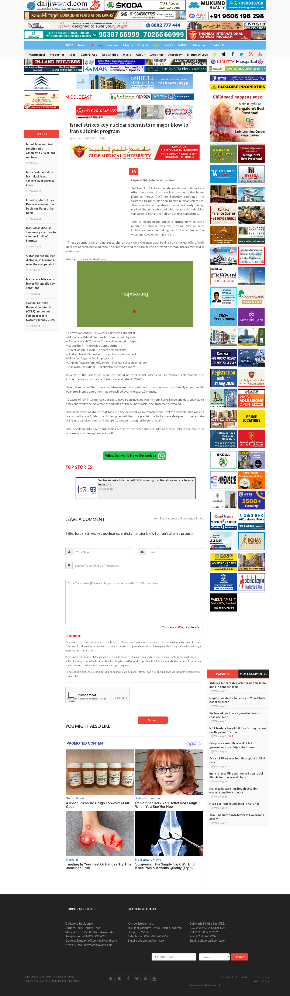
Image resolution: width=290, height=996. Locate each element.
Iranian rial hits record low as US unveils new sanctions (41, 283)
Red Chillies (110, 54)
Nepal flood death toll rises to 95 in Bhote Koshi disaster (237, 700)
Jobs (72, 54)
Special (143, 45)
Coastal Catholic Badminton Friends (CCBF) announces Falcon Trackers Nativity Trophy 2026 (40, 311)
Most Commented (253, 673)
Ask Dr (140, 54)
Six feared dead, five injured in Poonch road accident (234, 715)
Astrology (175, 54)
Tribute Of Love (197, 54)
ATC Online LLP (212, 985)
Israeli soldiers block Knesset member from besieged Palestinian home (41, 206)
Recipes (112, 45)
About (229, 977)
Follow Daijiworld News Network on (131, 455)
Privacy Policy (261, 981)
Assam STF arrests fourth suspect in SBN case (237, 760)
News (82, 45)
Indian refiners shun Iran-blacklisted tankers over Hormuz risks (40, 178)
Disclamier (263, 977)
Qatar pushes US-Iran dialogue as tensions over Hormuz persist (40, 260)
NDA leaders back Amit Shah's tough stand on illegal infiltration (238, 730)
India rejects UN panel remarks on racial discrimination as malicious (236, 775)
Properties (57, 54)
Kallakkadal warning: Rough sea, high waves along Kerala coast (233, 790)
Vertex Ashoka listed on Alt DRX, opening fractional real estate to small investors (146, 482)
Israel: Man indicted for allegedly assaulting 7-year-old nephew (40, 151)
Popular (222, 673)
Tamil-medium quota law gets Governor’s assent (236, 816)
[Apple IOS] (223, 54)
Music (127, 54)
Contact (245, 977)
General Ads (88, 54)
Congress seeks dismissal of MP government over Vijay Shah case (231, 745)
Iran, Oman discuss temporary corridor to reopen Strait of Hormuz (41, 234)
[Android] (214, 54)
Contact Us (218, 45)
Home (215, 977)
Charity (128, 45)
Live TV (168, 45)
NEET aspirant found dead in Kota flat (234, 803)
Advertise (199, 45)
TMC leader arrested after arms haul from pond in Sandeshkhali (237, 684)
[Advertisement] (98, 205)
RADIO (182, 45)
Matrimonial (37, 54)
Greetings (156, 54)
